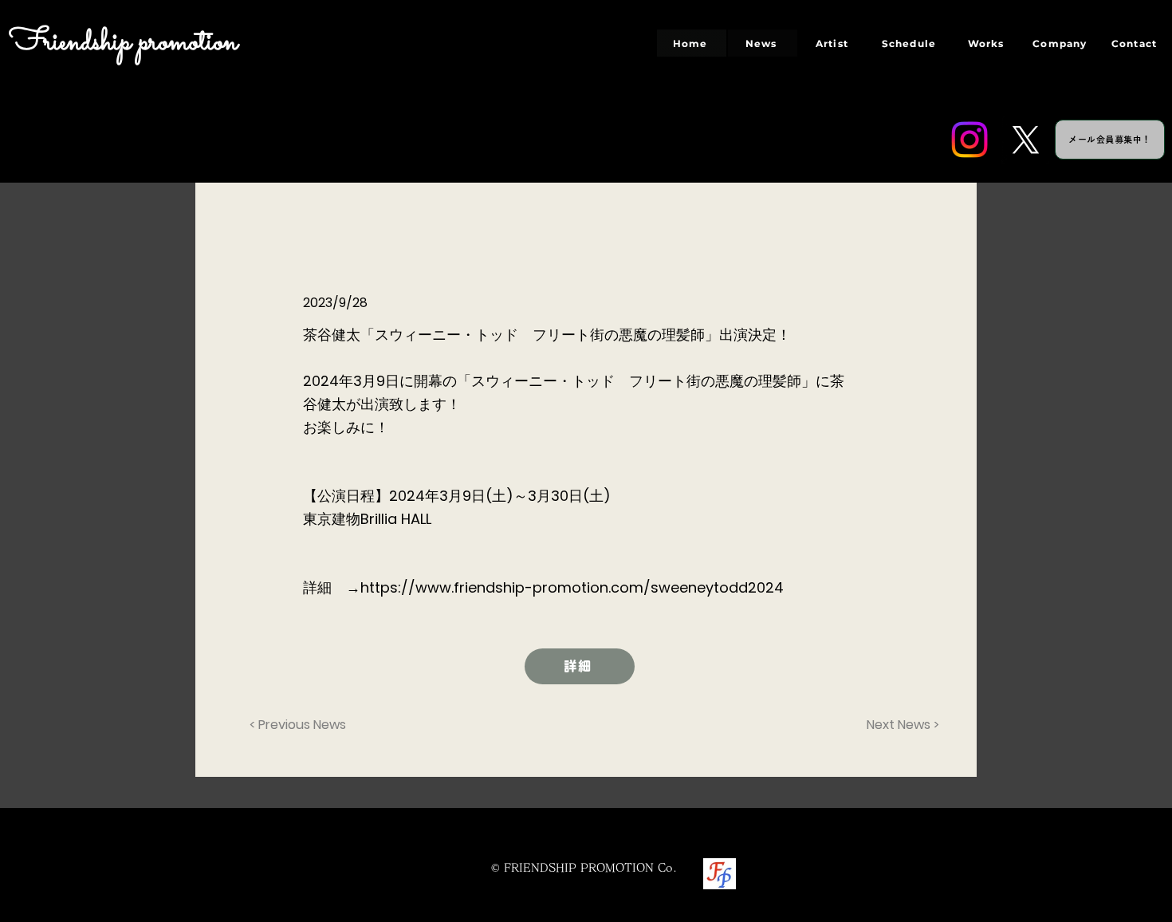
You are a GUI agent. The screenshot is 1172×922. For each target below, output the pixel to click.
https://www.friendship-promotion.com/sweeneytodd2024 (572, 587)
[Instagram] (969, 140)
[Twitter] (1025, 140)
